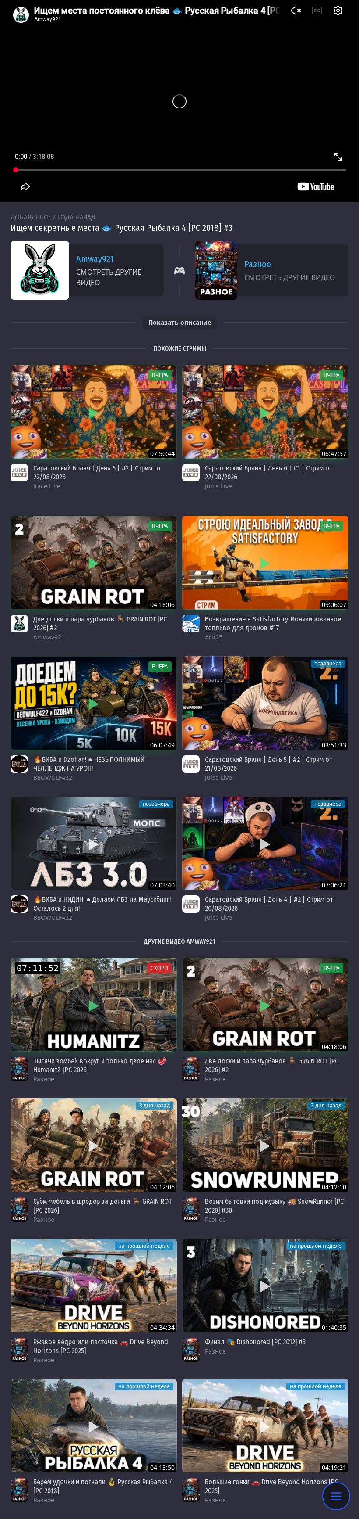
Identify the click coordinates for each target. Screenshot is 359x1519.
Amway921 (95, 259)
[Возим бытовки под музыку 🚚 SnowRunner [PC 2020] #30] (265, 1145)
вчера (160, 375)
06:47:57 (334, 453)
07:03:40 (162, 885)
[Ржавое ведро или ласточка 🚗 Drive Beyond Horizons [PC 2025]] (94, 1285)
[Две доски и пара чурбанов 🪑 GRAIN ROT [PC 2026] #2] (94, 563)
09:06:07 (334, 604)
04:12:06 (162, 1187)
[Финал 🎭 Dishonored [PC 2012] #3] (265, 1285)
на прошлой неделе (144, 1246)
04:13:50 (162, 1467)
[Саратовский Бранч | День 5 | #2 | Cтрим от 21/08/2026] (265, 703)
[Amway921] (19, 623)
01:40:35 (334, 1327)
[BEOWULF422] (19, 764)
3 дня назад (154, 1105)
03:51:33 (334, 745)
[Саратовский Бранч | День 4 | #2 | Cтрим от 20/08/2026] (265, 844)
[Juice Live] (19, 472)
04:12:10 (334, 1187)
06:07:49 (162, 745)
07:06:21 (334, 885)
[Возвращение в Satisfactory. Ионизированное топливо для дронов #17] (265, 563)
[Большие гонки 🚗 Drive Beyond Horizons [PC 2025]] (265, 1426)
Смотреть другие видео (108, 277)
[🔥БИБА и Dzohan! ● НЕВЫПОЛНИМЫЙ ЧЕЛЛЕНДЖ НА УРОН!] (94, 703)
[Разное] (19, 1069)
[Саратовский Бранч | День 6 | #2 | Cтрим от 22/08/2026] (94, 412)
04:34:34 (162, 1327)
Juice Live (46, 486)
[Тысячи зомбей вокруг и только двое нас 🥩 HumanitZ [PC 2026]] (94, 1005)
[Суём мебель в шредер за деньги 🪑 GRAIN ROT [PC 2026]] (94, 1145)
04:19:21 (334, 1467)
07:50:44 (162, 453)
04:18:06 (162, 604)
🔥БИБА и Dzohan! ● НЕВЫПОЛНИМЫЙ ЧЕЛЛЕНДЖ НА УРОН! (88, 763)
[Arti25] (191, 623)
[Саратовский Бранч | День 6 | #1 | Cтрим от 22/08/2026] (265, 412)
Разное (257, 264)
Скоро (159, 968)
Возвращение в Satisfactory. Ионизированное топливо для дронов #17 (273, 623)
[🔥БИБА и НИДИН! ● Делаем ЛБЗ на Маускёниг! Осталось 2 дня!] (94, 844)
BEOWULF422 (52, 777)
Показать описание (179, 322)
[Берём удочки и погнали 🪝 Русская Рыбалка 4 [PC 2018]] (94, 1426)
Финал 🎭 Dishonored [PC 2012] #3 (255, 1342)
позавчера (327, 663)
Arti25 (213, 637)
